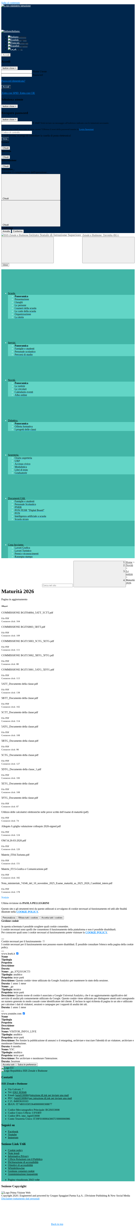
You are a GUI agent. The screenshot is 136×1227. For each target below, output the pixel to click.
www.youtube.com (11, 1013)
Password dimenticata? (13, 81)
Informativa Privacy (18, 1156)
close (5, 265)
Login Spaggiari (86, 129)
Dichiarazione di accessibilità (23, 1162)
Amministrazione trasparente (23, 1174)
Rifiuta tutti (28, 917)
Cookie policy (15, 1150)
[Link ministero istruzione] (16, 5)
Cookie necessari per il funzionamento (21, 941)
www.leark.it (8, 953)
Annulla (6, 231)
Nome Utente (40, 71)
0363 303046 (20, 1092)
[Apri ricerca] (108, 250)
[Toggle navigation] (27, 250)
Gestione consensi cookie (21, 1171)
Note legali (13, 1153)
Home (129, 562)
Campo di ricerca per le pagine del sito (21, 585)
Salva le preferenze (27, 1064)
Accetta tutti (52, 917)
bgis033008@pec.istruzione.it (43, 1098)
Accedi (6, 55)
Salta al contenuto (10, 2)
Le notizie (129, 573)
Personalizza (9, 917)
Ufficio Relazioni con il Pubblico (25, 1159)
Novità (129, 565)
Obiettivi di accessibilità (20, 1165)
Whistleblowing (16, 1168)
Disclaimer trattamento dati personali (20, 1198)
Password (38, 75)
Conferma (17, 231)
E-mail (36, 122)
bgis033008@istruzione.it (42, 1095)
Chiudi (6, 148)
